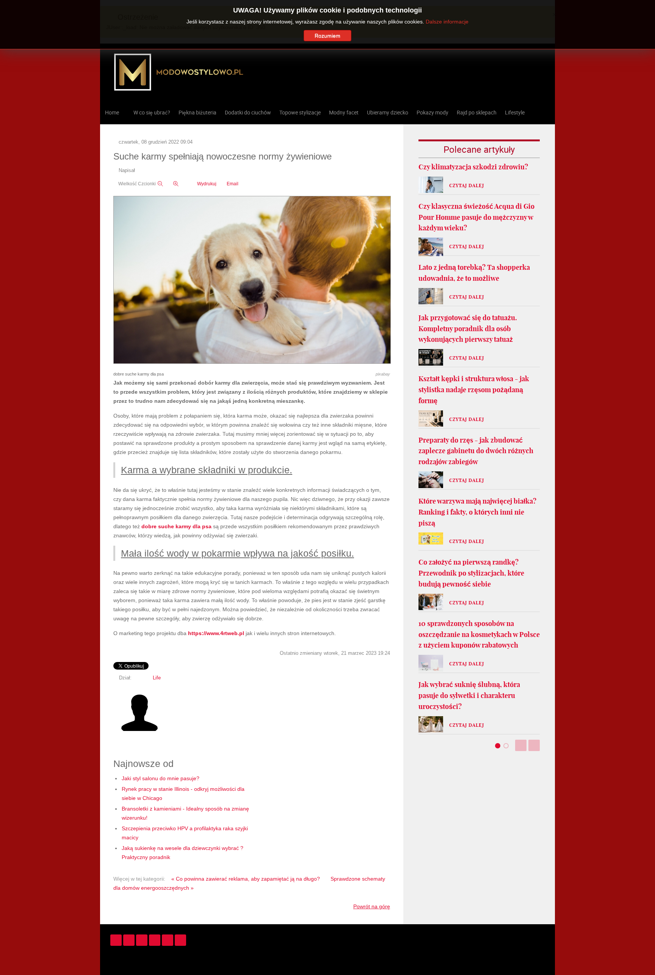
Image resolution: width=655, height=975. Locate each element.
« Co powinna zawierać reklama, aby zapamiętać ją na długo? (245, 879)
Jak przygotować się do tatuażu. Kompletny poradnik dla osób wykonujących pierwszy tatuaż (467, 328)
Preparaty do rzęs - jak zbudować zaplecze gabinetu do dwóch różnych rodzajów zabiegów (475, 451)
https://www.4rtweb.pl (216, 633)
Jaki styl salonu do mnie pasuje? (160, 778)
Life (157, 678)
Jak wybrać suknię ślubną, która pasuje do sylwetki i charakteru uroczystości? (469, 695)
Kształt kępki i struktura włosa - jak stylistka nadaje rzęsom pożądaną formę (473, 389)
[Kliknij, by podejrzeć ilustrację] (252, 280)
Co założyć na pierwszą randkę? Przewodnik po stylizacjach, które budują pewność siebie (471, 573)
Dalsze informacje (447, 22)
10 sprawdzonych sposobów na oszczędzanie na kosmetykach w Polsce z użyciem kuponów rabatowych (479, 634)
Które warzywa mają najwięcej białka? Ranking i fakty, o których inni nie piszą (477, 512)
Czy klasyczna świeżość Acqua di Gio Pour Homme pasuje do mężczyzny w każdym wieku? (476, 217)
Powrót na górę (371, 906)
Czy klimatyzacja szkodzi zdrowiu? (473, 167)
